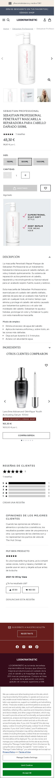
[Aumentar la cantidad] (25, 175)
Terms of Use (25, 752)
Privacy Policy (9, 752)
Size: (6, 155)
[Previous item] (5, 401)
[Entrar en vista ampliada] (49, 79)
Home (6, 29)
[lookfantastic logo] (27, 20)
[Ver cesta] (49, 20)
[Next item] (49, 401)
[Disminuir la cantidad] (7, 175)
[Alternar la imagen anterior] (2, 58)
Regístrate (27, 634)
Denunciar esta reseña (20, 599)
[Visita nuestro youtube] (30, 647)
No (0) (32, 590)
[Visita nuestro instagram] (24, 647)
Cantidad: (9, 169)
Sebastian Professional (22, 29)
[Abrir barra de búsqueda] (8, 20)
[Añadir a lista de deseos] (45, 188)
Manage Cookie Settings (27, 757)
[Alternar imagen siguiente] (52, 58)
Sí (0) (14, 590)
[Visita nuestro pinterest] (37, 647)
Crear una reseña (14, 502)
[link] (45, 20)
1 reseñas (20, 134)
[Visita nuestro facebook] (17, 647)
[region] (27, 732)
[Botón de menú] (3, 20)
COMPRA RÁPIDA (26, 435)
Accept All (27, 773)
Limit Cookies (27, 765)
